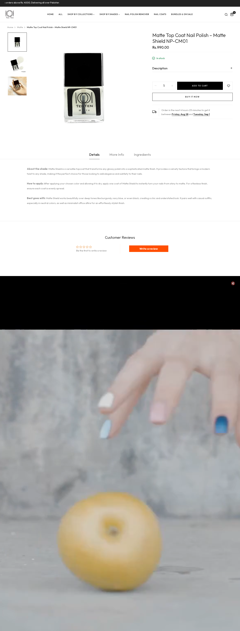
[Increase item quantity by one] (172, 86)
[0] (231, 14)
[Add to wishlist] (228, 86)
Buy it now (192, 97)
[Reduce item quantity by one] (155, 86)
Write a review (148, 248)
